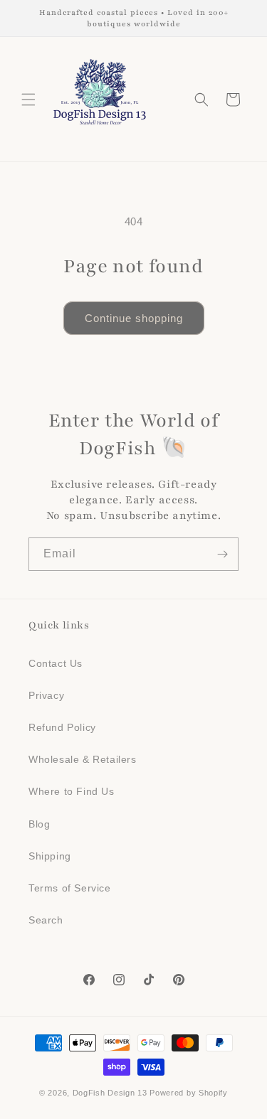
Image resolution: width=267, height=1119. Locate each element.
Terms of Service (69, 888)
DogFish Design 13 (110, 1092)
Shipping (49, 856)
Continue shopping (134, 318)
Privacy (46, 695)
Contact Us (55, 663)
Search (45, 920)
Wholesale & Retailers (82, 759)
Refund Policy (62, 727)
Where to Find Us (71, 791)
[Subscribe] (222, 554)
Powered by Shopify (189, 1092)
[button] (28, 99)
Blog (39, 824)
